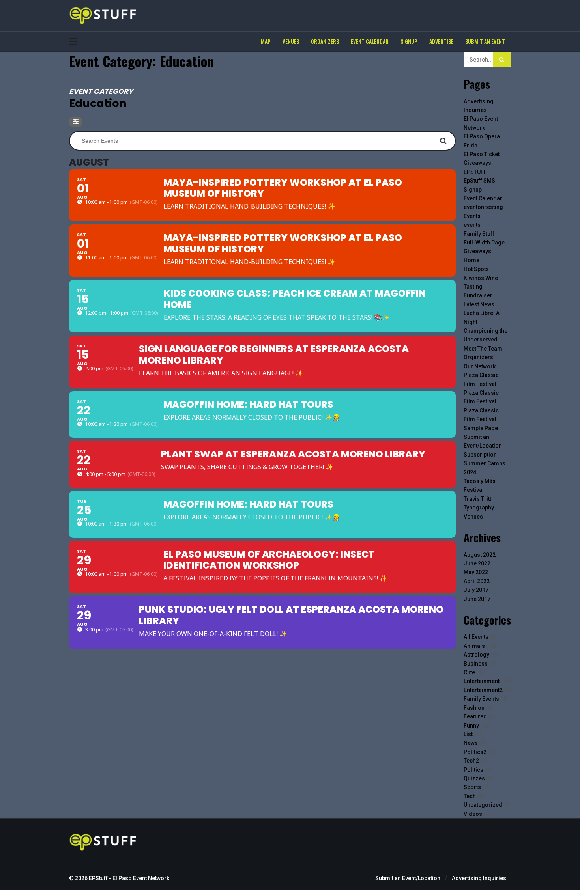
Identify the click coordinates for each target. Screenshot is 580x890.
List (468, 734)
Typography (479, 507)
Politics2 (475, 752)
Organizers (478, 357)
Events (472, 216)
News (471, 743)
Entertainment (482, 681)
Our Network (480, 366)
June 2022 (477, 563)
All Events (476, 637)
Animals (474, 646)
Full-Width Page (484, 242)
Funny (471, 725)
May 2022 (476, 572)
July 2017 (476, 590)
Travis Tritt (477, 499)
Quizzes (474, 778)
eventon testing (483, 207)
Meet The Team (483, 348)
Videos (473, 814)
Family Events (481, 699)
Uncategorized (483, 805)
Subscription (480, 455)
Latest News (479, 304)
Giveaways (477, 251)
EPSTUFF (475, 172)
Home (471, 260)
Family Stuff (479, 234)
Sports (472, 787)
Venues (473, 516)
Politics (473, 770)
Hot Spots (476, 269)
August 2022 (480, 555)
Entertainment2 (483, 690)
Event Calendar (483, 198)
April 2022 (477, 581)
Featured (475, 716)
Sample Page (481, 428)
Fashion (474, 708)
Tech (470, 796)
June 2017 (477, 599)
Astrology (476, 654)
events (472, 225)
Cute (469, 672)
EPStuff (98, 878)
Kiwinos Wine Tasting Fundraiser (481, 287)
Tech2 (471, 761)
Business (476, 664)
